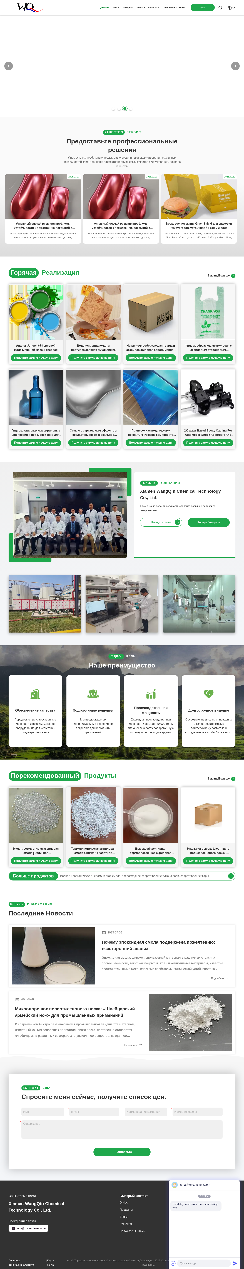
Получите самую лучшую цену (36, 357)
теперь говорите (209, 522)
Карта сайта (50, 1262)
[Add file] (173, 1263)
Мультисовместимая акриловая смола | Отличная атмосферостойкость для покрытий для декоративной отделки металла (36, 851)
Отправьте (124, 1151)
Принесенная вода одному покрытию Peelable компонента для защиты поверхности (150, 433)
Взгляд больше (219, 275)
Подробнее (218, 978)
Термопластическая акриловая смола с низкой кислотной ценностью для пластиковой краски (93, 851)
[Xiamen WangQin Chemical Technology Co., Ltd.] (28, 7)
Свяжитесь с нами (174, 7)
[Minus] (235, 1185)
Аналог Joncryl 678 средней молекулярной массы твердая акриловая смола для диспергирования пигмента (36, 348)
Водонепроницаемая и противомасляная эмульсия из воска (93, 348)
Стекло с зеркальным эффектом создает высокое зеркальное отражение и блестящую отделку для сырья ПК (93, 433)
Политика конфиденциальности (21, 1262)
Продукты (128, 7)
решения (153, 7)
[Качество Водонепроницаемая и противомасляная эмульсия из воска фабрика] (93, 312)
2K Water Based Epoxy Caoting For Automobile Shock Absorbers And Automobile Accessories (208, 433)
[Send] (235, 1263)
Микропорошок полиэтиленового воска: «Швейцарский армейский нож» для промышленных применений (75, 1012)
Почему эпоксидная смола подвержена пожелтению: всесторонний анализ (158, 945)
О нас (115, 7)
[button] (113, 108)
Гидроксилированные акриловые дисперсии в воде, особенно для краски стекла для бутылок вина (36, 433)
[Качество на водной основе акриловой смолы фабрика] (122, 115)
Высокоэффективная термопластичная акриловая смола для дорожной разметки (151, 851)
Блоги (141, 7)
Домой (104, 7)
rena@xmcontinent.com (31, 1228)
